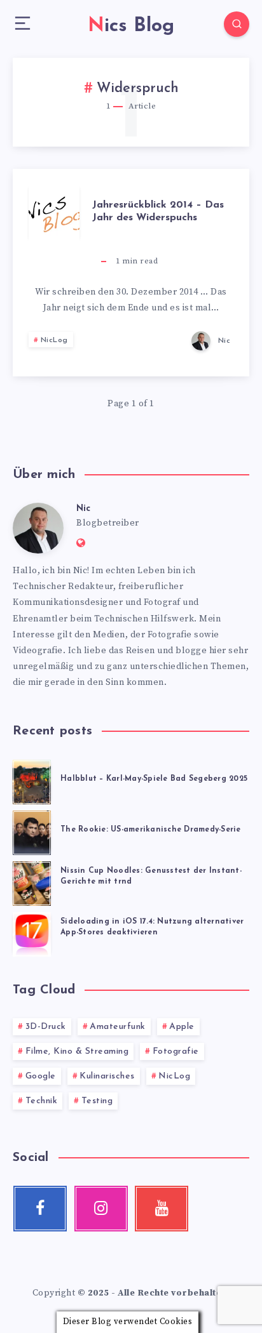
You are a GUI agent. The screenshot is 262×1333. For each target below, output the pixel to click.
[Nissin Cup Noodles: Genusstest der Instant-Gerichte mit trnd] (32, 881)
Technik (41, 1101)
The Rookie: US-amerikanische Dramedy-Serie (150, 829)
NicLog (54, 340)
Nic (83, 509)
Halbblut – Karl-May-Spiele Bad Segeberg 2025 (153, 779)
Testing (97, 1101)
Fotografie (176, 1051)
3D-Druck (45, 1026)
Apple (182, 1026)
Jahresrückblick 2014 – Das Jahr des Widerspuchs (158, 211)
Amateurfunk (118, 1026)
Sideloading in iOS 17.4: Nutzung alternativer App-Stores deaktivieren (152, 927)
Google (40, 1076)
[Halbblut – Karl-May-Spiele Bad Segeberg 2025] (32, 780)
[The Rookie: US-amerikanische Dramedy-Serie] (32, 831)
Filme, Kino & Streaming (77, 1051)
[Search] (236, 24)
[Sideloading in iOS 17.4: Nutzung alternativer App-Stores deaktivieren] (32, 932)
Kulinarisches (107, 1076)
